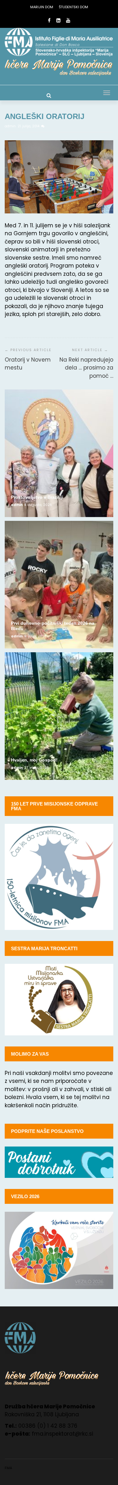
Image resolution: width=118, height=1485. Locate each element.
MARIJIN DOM (41, 6)
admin (11, 126)
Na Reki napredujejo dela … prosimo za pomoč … (86, 368)
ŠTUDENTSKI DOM (73, 6)
